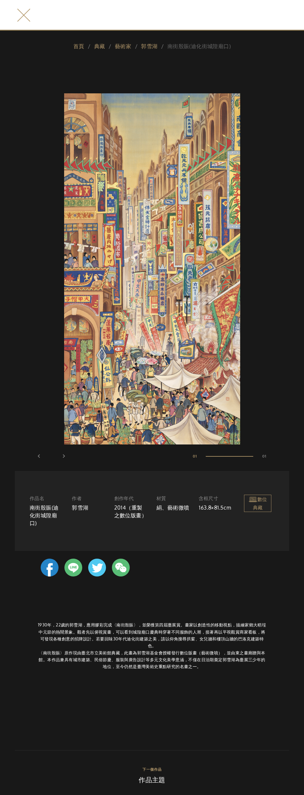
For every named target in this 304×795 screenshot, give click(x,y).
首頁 (78, 46)
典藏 (99, 46)
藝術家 (123, 46)
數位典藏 (260, 503)
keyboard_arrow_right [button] (63, 456)
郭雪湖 (149, 46)
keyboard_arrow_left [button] (38, 456)
